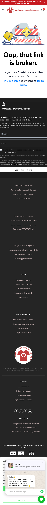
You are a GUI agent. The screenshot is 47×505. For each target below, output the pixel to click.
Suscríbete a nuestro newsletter (16, 109)
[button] (43, 462)
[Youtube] (30, 411)
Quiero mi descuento (23, 170)
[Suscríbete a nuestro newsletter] (3, 104)
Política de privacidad (15, 164)
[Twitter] (21, 411)
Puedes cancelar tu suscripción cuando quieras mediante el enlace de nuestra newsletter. (22, 156)
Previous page (11, 80)
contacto (23, 418)
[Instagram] (25, 411)
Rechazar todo (23, 500)
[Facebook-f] (16, 411)
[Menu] (4, 10)
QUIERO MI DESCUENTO (22, 3)
